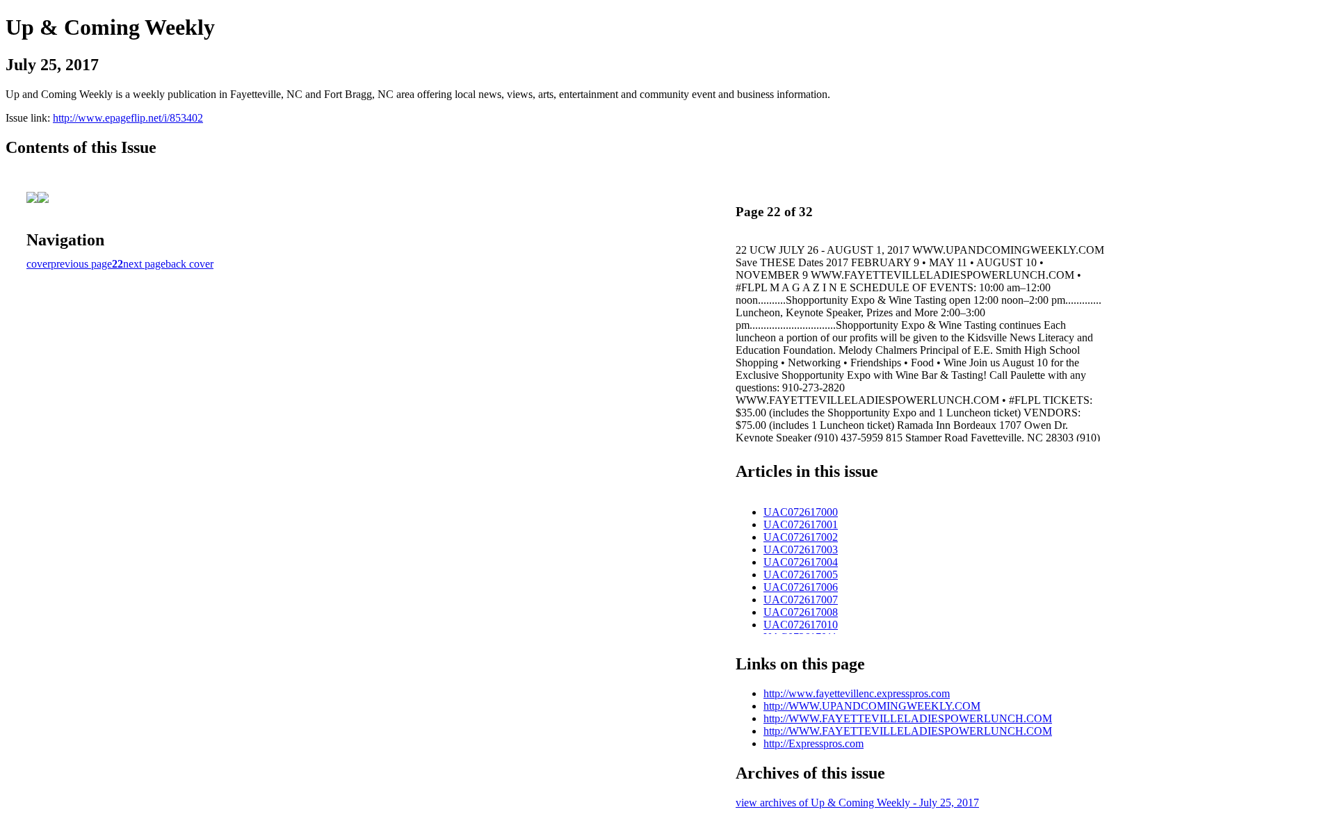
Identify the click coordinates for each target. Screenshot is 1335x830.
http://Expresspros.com (813, 743)
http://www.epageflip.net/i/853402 (128, 118)
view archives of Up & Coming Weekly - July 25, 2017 (857, 802)
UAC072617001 (800, 524)
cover (38, 264)
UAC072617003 (800, 549)
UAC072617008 (800, 612)
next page (144, 264)
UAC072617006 (800, 587)
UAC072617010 (800, 624)
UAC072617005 (800, 574)
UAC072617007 (800, 599)
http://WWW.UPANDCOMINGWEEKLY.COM (871, 706)
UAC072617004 (800, 562)
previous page (81, 264)
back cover (189, 264)
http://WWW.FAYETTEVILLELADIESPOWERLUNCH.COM (907, 718)
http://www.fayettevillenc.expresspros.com (856, 693)
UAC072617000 (800, 512)
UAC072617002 (800, 537)
